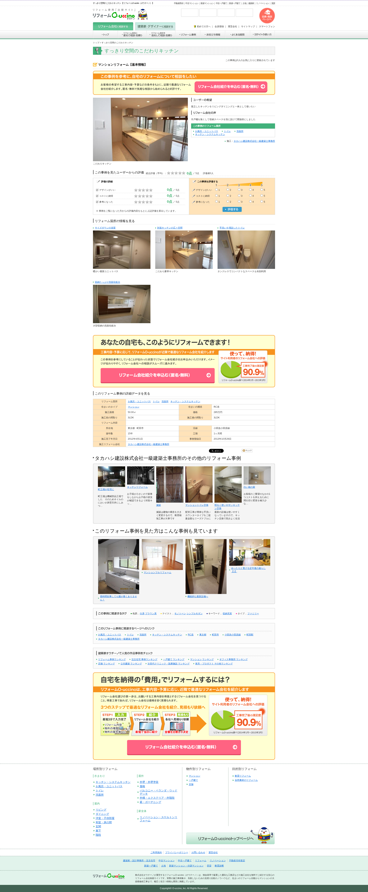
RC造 (191, 634)
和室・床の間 (104, 822)
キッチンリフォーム (137, 487)
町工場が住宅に (106, 489)
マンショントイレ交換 (196, 505)
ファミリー (253, 613)
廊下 (98, 830)
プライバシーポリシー (176, 852)
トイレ (227, 131)
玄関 (98, 826)
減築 (158, 505)
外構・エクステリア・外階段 (157, 797)
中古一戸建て (221, 3)
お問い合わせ (198, 852)
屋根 (142, 786)
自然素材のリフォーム (246, 780)
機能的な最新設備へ (197, 596)
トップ (96, 42)
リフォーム (200, 860)
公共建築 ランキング (131, 663)
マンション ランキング (202, 659)
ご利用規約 (156, 852)
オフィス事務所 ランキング (233, 659)
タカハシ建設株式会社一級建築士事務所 (254, 141)
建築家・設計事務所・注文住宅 (139, 860)
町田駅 (249, 634)
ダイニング (102, 813)
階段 (98, 834)
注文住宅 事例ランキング (144, 659)
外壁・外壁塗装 (149, 782)
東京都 (202, 634)
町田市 (215, 634)
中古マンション (191, 3)
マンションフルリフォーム (157, 572)
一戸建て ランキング (173, 659)
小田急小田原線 (233, 634)
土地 (244, 3)
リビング (101, 809)
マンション (133, 407)
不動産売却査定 (237, 860)
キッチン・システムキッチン (210, 134)
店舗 (191, 784)
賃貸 (273, 3)
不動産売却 (178, 3)
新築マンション (207, 3)
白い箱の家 (249, 487)
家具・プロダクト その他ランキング (214, 663)
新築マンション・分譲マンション (186, 865)
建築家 (251, 3)
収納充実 (227, 613)
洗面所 (240, 131)
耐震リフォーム (243, 776)
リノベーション (262, 3)
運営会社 (213, 852)
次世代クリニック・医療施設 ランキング (169, 663)
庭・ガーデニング (150, 802)
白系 (142, 613)
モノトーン (180, 613)
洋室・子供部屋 (105, 818)
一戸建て (193, 780)
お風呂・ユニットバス (206, 131)
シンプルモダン (194, 613)
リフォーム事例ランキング (112, 659)
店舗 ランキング (106, 663)
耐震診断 (219, 865)
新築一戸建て (234, 3)
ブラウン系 (151, 613)
